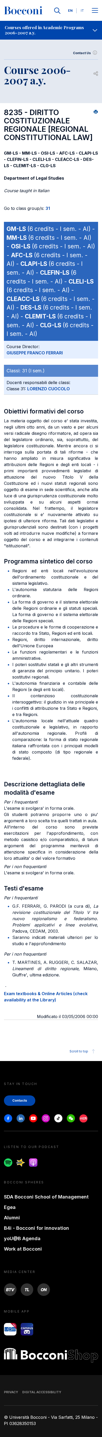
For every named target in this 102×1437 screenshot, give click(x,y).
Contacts (19, 1100)
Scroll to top (79, 1051)
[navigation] (51, 30)
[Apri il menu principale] (95, 11)
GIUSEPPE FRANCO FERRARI (35, 352)
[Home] (23, 10)
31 (48, 208)
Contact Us (82, 53)
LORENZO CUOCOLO (48, 388)
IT (82, 10)
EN (70, 10)
